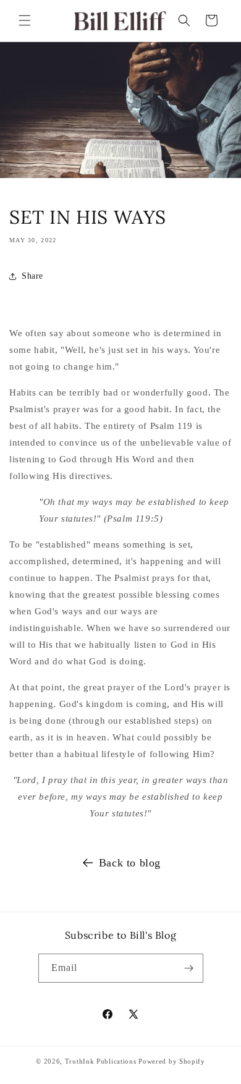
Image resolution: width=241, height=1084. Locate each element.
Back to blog (130, 863)
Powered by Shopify (171, 1061)
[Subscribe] (189, 968)
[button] (24, 20)
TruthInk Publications (101, 1061)
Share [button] (32, 276)
